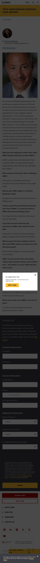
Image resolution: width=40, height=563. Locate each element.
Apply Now (12, 285)
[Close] (35, 275)
